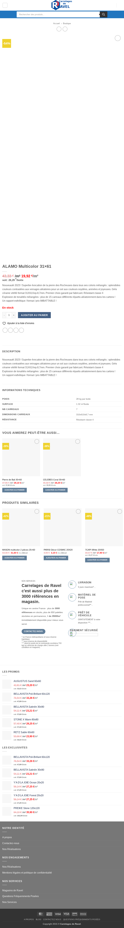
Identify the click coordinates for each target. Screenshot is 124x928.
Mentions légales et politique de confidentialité (27, 872)
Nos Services (9, 902)
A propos (7, 837)
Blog (38, 919)
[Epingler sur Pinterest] (21, 330)
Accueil (56, 23)
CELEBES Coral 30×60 (54, 479)
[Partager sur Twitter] (10, 330)
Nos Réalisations (11, 849)
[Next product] (59, 29)
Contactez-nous (10, 843)
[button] (5, 5)
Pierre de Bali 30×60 (12, 479)
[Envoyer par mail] (15, 330)
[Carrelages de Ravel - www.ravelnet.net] (62, 5)
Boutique (67, 23)
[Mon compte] (112, 5)
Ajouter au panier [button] (15, 490)
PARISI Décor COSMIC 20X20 (58, 550)
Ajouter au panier (34, 315)
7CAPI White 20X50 (94, 550)
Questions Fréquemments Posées (20, 896)
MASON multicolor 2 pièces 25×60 (18, 550)
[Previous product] (65, 29)
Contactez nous (52, 919)
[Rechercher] (103, 14)
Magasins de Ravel (12, 890)
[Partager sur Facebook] (5, 330)
